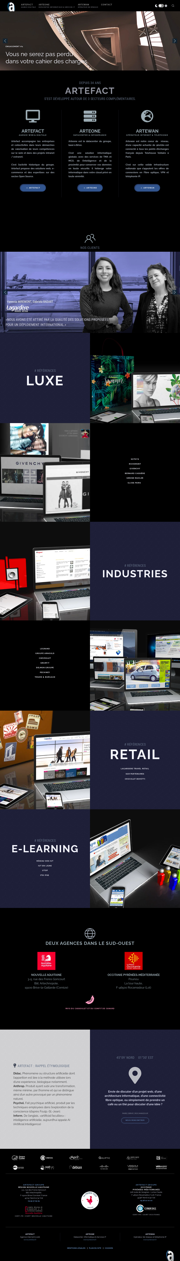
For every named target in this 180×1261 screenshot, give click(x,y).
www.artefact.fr (30, 1240)
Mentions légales (76, 1248)
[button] (28, 5)
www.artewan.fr (150, 1240)
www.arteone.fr (89, 1240)
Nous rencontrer (135, 1120)
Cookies (109, 1248)
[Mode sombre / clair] (161, 5)
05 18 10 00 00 (146, 1200)
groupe (33, 1185)
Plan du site (95, 1248)
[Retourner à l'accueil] (11, 5)
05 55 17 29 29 (34, 1201)
